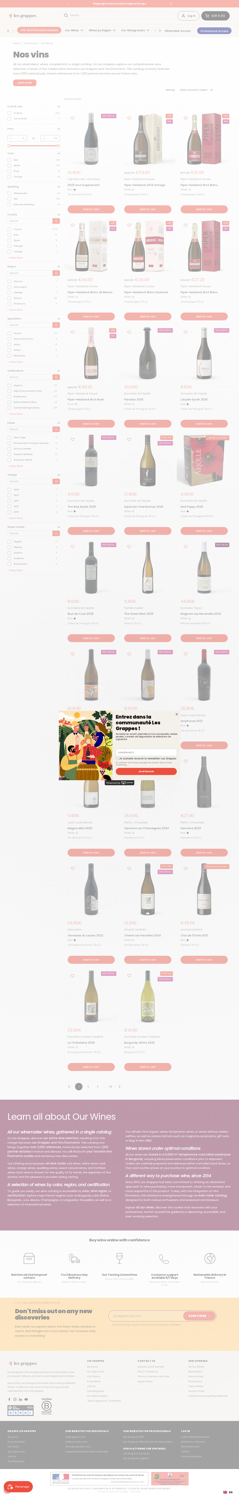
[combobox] (228, 1492)
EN (230, 1492)
